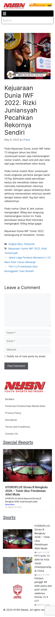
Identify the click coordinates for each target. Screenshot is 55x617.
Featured (29, 244)
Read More (10, 504)
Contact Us (11, 433)
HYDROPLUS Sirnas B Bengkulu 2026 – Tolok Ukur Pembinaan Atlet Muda (26, 490)
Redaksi (9, 399)
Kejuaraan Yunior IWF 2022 (24, 248)
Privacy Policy (13, 412)
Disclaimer (11, 419)
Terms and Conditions (17, 426)
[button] (4, 13)
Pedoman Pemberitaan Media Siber (25, 406)
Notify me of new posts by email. (26, 356)
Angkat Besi (15, 244)
